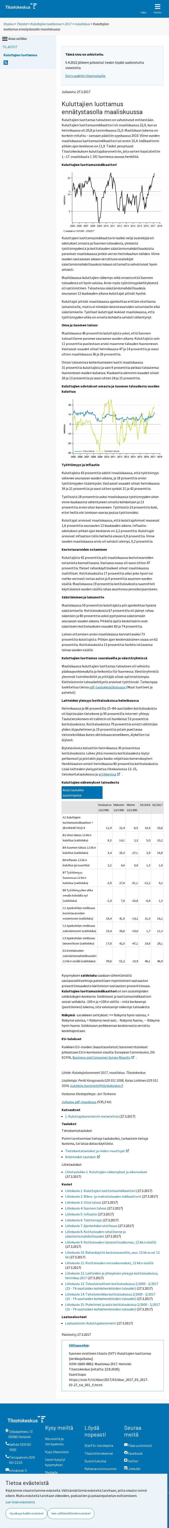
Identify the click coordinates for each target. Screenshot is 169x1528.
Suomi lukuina (95, 1461)
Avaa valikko (17, 38)
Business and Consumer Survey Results (101, 1057)
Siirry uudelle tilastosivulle (85, 76)
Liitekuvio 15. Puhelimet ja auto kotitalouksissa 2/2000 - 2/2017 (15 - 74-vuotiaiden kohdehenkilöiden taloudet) (112, 1306)
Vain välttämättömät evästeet (70, 1513)
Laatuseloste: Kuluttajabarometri (90, 1323)
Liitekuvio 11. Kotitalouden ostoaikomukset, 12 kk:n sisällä (109, 1263)
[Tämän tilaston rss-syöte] (6, 64)
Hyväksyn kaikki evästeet (26, 1513)
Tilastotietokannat (98, 1453)
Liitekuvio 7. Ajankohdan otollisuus (91, 1226)
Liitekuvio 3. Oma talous (83, 1202)
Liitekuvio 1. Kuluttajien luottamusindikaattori (100, 1191)
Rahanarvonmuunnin (100, 1468)
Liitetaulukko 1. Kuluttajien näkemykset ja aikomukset (106, 1172)
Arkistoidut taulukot (80, 1157)
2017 (68, 24)
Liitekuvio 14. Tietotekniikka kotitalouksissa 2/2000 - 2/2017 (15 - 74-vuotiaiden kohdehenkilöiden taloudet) (110, 1296)
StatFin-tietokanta (98, 1445)
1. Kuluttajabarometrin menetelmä (92, 1116)
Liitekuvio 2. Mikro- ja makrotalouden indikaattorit (103, 1196)
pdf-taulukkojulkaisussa (107, 687)
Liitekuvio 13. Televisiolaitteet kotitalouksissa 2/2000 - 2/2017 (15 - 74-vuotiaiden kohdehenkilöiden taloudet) (111, 1286)
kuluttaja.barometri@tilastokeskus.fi (96, 1085)
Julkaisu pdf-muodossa (79, 1102)
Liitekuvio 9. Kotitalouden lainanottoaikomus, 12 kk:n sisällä (110, 1242)
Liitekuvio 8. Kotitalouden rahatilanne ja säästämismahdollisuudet (95, 1233)
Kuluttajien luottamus (46, 24)
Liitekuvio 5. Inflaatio (81, 1214)
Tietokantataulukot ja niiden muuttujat (95, 1151)
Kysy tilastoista (56, 1452)
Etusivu (9, 24)
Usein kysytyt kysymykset (55, 1462)
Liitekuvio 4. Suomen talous (85, 1208)
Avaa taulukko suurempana (73, 792)
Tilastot (22, 24)
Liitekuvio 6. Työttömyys (83, 1220)
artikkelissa (107, 774)
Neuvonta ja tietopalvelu (54, 1441)
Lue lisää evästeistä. (20, 1502)
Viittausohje (78, 1345)
